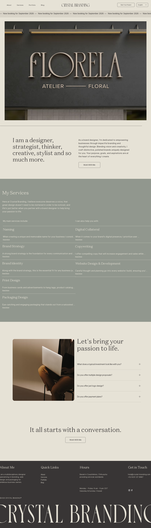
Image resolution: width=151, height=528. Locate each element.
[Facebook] (132, 490)
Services (44, 477)
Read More (6, 239)
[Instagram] (129, 490)
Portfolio (44, 480)
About (43, 474)
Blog (42, 482)
